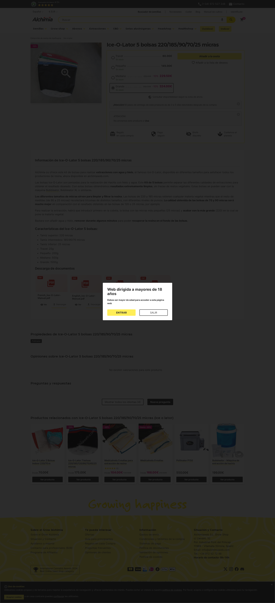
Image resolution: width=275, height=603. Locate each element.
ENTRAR (121, 312)
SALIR (153, 312)
